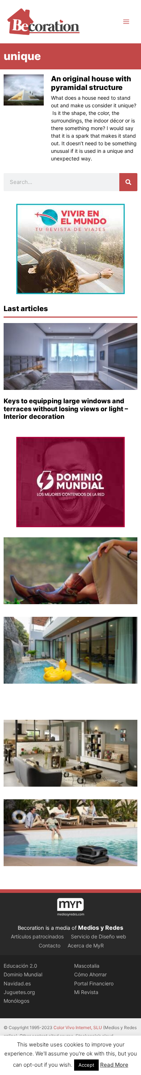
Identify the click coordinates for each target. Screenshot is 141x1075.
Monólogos (16, 1001)
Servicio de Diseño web (98, 936)
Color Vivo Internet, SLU (78, 1027)
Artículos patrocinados (37, 936)
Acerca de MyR (86, 945)
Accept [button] (86, 1065)
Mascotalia (86, 966)
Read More (114, 1064)
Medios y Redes (100, 927)
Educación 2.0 (20, 966)
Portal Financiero (94, 983)
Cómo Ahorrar (90, 974)
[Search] (128, 182)
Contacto (49, 945)
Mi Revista (86, 992)
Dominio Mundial (23, 974)
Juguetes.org (19, 992)
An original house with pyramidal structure (91, 83)
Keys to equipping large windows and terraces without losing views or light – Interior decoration (66, 408)
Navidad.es (17, 983)
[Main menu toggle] (126, 21)
